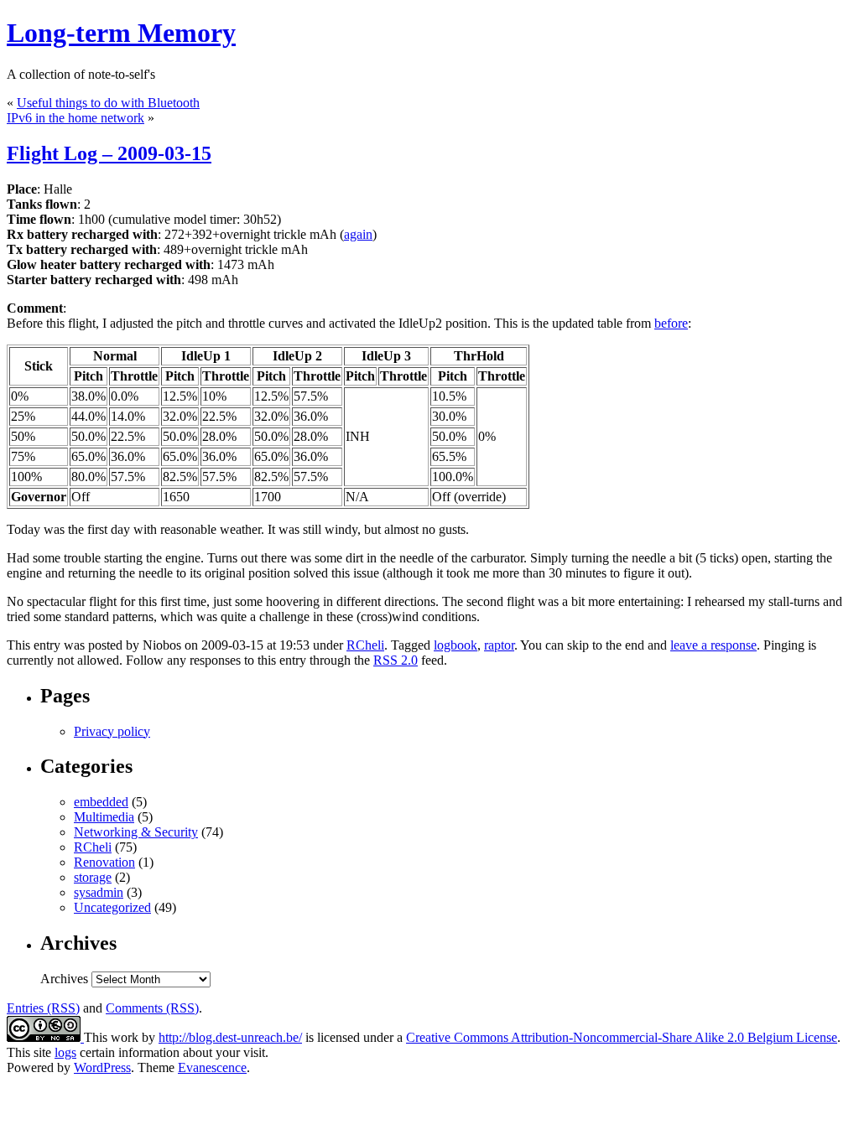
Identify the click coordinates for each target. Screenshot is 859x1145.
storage (93, 877)
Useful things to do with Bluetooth (108, 103)
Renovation (104, 862)
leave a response (713, 645)
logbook (455, 645)
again (358, 234)
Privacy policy (112, 731)
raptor (499, 645)
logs (65, 1052)
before (671, 323)
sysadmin (98, 892)
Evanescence (212, 1067)
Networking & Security (136, 832)
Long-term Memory (121, 33)
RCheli (365, 645)
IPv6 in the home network (75, 118)
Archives (64, 978)
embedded (101, 802)
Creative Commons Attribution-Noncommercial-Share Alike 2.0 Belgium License (621, 1037)
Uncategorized (112, 907)
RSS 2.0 (395, 660)
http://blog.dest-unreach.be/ (230, 1037)
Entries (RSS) (43, 1008)
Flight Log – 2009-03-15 (109, 153)
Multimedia (104, 817)
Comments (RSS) (152, 1008)
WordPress (102, 1067)
